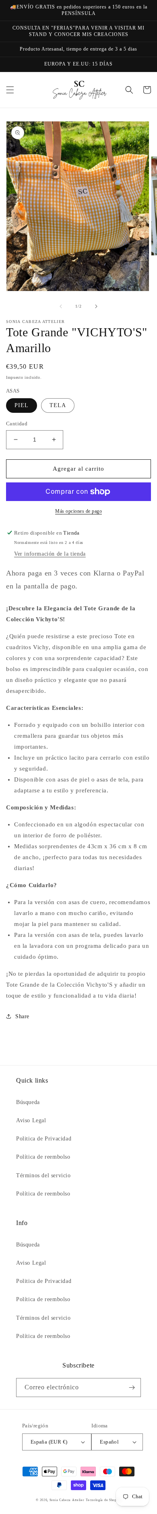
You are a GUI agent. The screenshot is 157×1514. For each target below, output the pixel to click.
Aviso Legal (31, 1120)
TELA (58, 405)
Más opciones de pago (78, 511)
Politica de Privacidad (43, 1139)
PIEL (21, 405)
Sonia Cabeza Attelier (67, 1500)
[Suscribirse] (131, 1387)
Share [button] (22, 1016)
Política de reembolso (43, 1157)
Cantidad (16, 423)
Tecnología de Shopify (103, 1500)
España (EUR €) (49, 1442)
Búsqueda (28, 1102)
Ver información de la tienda (50, 554)
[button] (10, 90)
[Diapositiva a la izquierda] (61, 306)
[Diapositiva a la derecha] (96, 306)
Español (109, 1442)
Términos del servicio (43, 1175)
